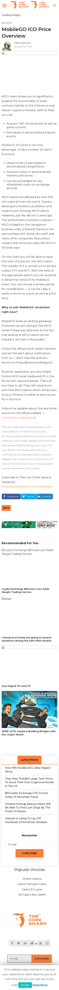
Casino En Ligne (32, 889)
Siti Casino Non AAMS (32, 894)
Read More (40, 985)
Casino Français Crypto (32, 884)
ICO (7, 507)
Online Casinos (31, 878)
